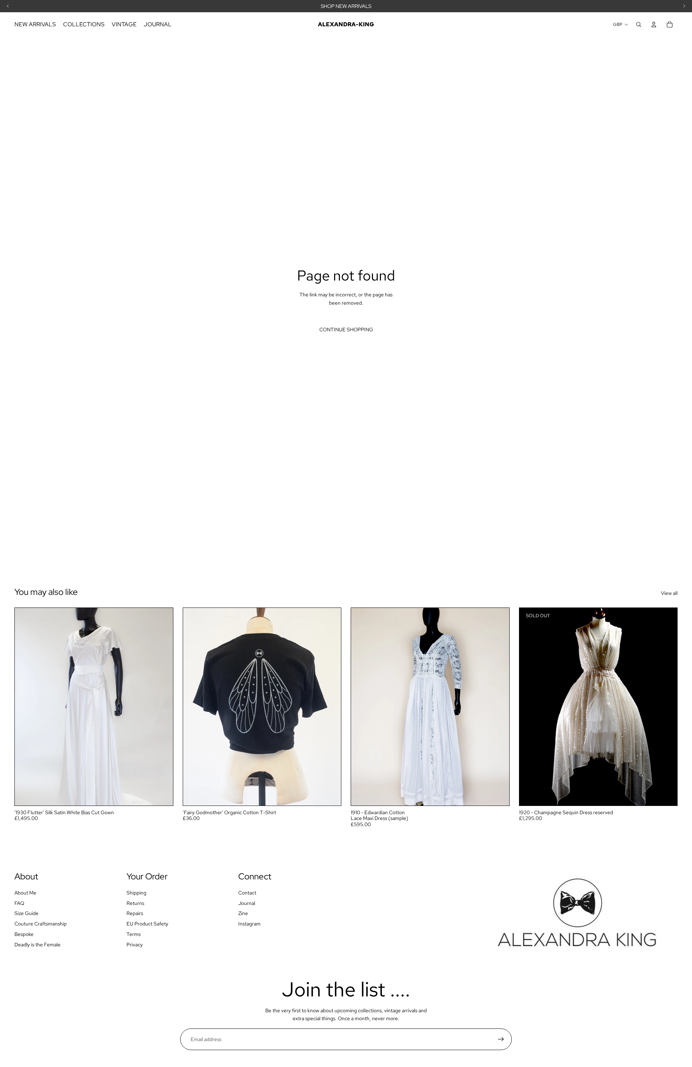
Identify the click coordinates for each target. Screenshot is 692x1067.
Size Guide (26, 913)
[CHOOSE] (329, 794)
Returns (135, 903)
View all (669, 593)
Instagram (249, 923)
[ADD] (161, 794)
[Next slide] (162, 706)
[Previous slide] (25, 706)
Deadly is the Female (37, 944)
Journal (246, 903)
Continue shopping (346, 329)
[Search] (639, 24)
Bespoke (24, 934)
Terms (134, 934)
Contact (247, 892)
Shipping (136, 892)
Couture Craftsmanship (40, 923)
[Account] (654, 24)
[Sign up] (501, 1039)
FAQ (19, 903)
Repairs (135, 913)
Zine (243, 913)
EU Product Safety (147, 923)
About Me (25, 892)
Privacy (135, 944)
